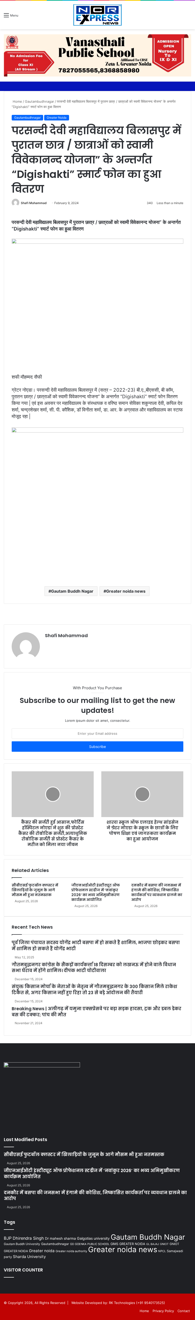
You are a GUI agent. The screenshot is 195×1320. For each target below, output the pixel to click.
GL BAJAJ (152, 1244)
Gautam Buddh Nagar (72, 591)
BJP (8, 1238)
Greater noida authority (71, 1251)
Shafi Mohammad (34, 203)
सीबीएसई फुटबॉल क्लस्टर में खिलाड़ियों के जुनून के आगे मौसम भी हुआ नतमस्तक (35, 890)
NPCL (162, 1251)
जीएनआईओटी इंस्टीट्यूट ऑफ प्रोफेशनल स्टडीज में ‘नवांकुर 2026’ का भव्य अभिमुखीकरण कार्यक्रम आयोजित (95, 892)
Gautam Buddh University (22, 1244)
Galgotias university (93, 1238)
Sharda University (29, 1256)
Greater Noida (57, 117)
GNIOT (164, 1244)
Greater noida (42, 1250)
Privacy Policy (163, 1311)
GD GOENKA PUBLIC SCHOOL (89, 1244)
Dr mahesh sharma (60, 1238)
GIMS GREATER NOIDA (127, 1244)
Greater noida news (125, 591)
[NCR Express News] (97, 15)
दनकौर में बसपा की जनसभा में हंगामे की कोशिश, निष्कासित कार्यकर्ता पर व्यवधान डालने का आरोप (156, 892)
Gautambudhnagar (39, 101)
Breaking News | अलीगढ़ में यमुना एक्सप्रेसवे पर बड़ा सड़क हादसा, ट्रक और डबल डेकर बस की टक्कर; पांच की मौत (96, 1012)
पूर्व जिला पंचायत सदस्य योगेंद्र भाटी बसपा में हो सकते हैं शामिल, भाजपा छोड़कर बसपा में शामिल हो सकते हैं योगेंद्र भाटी (96, 946)
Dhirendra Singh (28, 1238)
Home (17, 101)
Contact (183, 1311)
